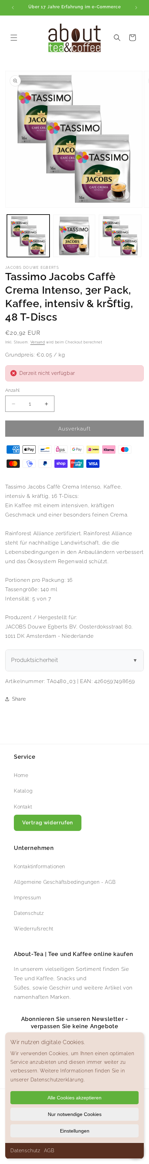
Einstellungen (74, 1131)
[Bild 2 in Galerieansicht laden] (74, 236)
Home (21, 775)
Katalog (23, 791)
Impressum (27, 897)
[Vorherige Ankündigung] (12, 7)
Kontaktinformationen (39, 866)
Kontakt (23, 807)
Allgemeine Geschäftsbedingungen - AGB (64, 882)
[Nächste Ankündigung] (136, 7)
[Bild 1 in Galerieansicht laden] (28, 236)
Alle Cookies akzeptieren (74, 1097)
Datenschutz (25, 1150)
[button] (13, 37)
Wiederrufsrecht (33, 928)
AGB (49, 1150)
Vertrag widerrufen (47, 823)
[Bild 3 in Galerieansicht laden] (120, 236)
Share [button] (19, 699)
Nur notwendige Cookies (75, 1114)
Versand (37, 342)
